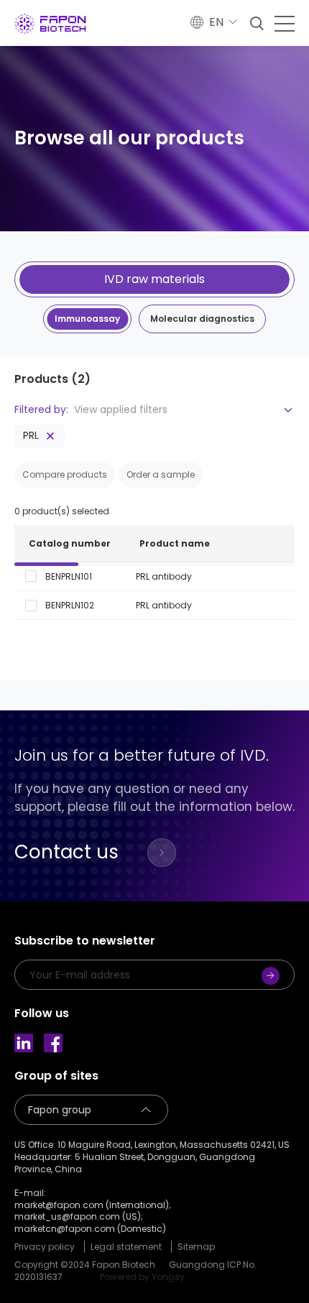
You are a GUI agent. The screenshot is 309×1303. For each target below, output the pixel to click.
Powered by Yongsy (142, 1277)
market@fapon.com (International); (92, 1205)
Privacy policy (44, 1247)
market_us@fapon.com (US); (78, 1217)
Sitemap (196, 1247)
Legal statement (126, 1247)
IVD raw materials (154, 279)
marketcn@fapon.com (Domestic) (90, 1229)
